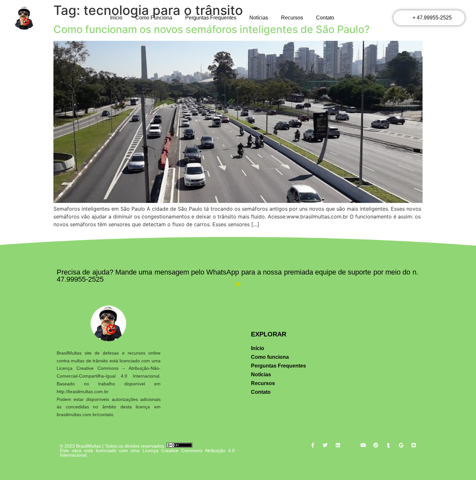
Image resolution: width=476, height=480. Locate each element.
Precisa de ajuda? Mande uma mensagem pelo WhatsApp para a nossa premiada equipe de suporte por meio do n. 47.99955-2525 (237, 275)
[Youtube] (363, 445)
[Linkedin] (337, 445)
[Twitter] (325, 445)
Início (116, 17)
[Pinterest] (375, 445)
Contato (325, 17)
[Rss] (350, 445)
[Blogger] (413, 445)
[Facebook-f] (312, 445)
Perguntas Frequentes (210, 17)
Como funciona (153, 17)
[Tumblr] (388, 445)
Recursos (292, 17)
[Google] (401, 445)
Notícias (258, 17)
